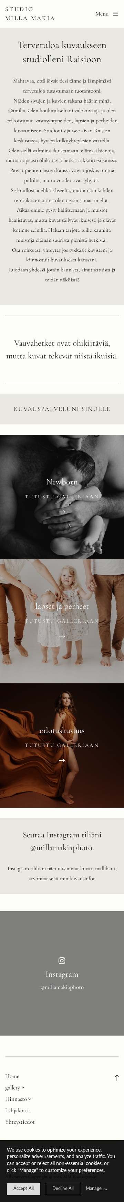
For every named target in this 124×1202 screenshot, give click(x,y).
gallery (12, 1087)
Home (12, 1076)
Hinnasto (16, 1099)
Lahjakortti (18, 1110)
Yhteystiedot (20, 1121)
